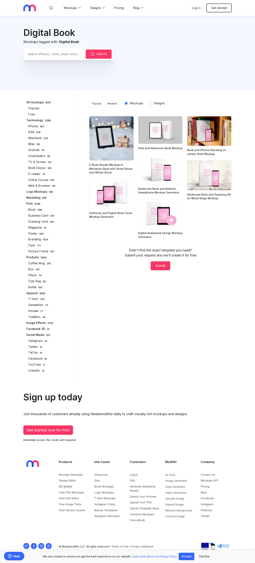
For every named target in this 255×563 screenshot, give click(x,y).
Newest (112, 103)
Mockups (70, 8)
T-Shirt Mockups (105, 498)
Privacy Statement (142, 546)
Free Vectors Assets (72, 510)
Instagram (207, 504)
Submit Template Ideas (144, 508)
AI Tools (170, 475)
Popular (96, 103)
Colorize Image (175, 516)
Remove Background (178, 510)
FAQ (132, 480)
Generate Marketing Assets (142, 488)
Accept (186, 556)
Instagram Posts (104, 504)
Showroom (101, 474)
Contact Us (208, 474)
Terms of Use (119, 546)
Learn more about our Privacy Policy (154, 556)
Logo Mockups (104, 492)
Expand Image (174, 504)
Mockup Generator (71, 474)
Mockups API (209, 480)
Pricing (119, 8)
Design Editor (67, 480)
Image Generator (176, 480)
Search (102, 54)
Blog (136, 8)
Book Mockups (104, 486)
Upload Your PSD (141, 502)
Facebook (207, 498)
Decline (204, 556)
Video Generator (175, 492)
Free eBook (137, 520)
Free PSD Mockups (71, 492)
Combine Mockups (142, 514)
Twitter (205, 516)
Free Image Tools (70, 504)
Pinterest (206, 510)
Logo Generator (175, 486)
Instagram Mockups (107, 516)
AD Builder (65, 486)
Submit (160, 265)
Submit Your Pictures (143, 496)
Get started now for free (48, 430)
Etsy (97, 480)
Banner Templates (106, 510)
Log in (196, 8)
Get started (219, 8)
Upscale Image (174, 498)
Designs (95, 8)
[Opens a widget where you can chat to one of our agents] (14, 556)
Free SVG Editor (69, 498)
